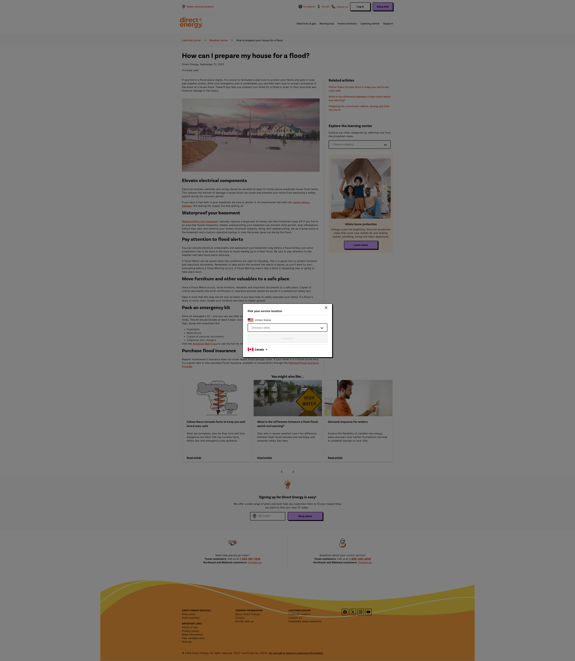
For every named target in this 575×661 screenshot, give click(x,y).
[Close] (326, 307)
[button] (261, 349)
